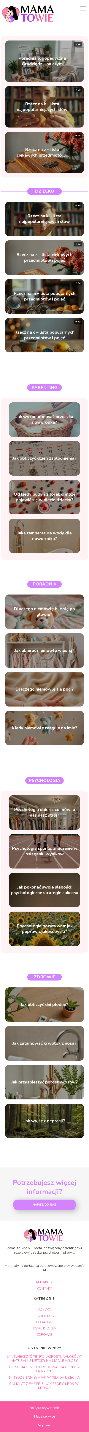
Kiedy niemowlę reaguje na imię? (44, 728)
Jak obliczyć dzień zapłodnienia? (44, 458)
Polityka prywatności (44, 1408)
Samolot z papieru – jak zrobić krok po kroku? (44, 1385)
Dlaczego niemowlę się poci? (44, 689)
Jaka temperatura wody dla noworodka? (44, 536)
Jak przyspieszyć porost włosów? (44, 1082)
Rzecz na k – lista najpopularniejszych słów (42, 106)
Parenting (44, 388)
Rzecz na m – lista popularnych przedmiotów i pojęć (44, 296)
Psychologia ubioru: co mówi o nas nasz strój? (44, 812)
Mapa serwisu (44, 1416)
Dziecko (44, 191)
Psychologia (44, 780)
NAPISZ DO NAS (44, 1205)
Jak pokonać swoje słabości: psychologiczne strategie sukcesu (44, 890)
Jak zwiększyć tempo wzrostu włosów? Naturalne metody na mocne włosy (44, 1358)
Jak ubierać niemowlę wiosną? (44, 650)
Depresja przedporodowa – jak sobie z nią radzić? (44, 1369)
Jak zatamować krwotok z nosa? (44, 1043)
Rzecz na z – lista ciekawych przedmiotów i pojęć (42, 152)
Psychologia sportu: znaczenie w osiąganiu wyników (44, 851)
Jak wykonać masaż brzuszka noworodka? (44, 419)
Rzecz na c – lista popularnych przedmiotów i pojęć (44, 335)
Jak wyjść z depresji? (44, 1121)
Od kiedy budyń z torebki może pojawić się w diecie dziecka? (44, 497)
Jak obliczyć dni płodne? (44, 1004)
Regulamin (44, 1425)
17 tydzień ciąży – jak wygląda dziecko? (44, 1377)
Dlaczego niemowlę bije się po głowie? (44, 611)
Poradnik (45, 584)
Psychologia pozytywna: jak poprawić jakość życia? (45, 928)
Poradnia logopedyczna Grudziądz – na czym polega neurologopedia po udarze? (42, 61)
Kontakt (44, 1288)
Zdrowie (44, 977)
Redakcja (44, 1282)
